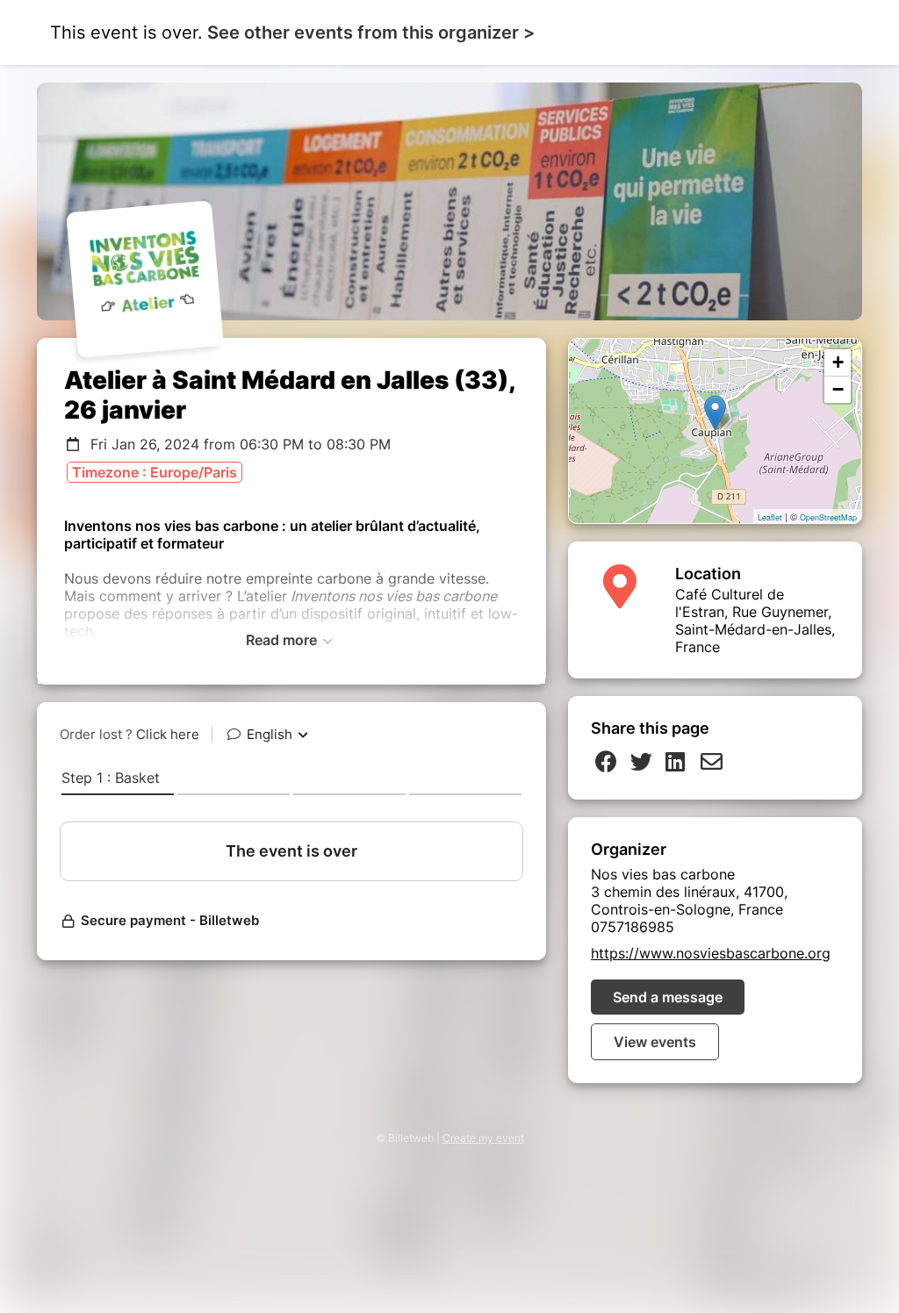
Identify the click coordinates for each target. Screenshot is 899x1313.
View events (655, 1042)
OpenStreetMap (828, 517)
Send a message (668, 997)
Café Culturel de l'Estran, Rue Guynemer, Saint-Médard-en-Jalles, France (755, 620)
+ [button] (838, 362)
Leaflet (770, 517)
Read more (283, 640)
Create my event (483, 1137)
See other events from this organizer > (371, 32)
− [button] (838, 389)
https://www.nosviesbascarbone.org (711, 953)
